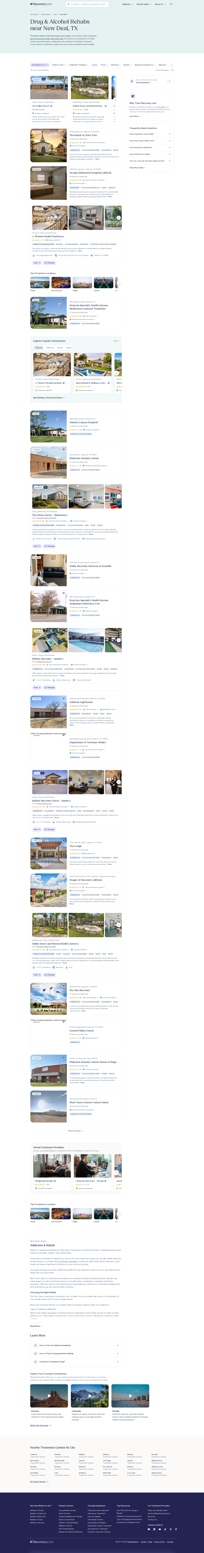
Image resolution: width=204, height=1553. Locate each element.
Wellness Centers (65, 1526)
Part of (44, 518)
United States (45, 14)
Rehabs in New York (38, 1517)
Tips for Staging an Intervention (129, 1519)
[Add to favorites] (63, 131)
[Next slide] (115, 100)
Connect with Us (155, 1525)
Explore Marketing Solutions (159, 1513)
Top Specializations (96, 1506)
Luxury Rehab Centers (67, 1510)
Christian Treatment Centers (99, 1532)
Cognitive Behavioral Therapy (70, 1517)
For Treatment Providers (159, 1506)
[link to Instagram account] (171, 1529)
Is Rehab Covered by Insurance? (129, 1516)
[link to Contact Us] (149, 1529)
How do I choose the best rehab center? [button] (147, 161)
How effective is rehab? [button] (140, 154)
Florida (60, 348)
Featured (38, 348)
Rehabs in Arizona (37, 1523)
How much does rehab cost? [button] (142, 141)
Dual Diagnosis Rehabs (97, 1523)
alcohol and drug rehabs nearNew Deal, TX (48, 39)
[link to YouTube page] (160, 1529)
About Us (151, 1517)
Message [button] (50, 263)
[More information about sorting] (172, 70)
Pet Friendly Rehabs (66, 1529)
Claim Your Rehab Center (158, 1510)
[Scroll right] (172, 65)
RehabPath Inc (133, 1542)
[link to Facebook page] (176, 1529)
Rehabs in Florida (37, 1510)
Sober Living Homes (67, 1520)
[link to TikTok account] (165, 1529)
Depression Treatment (96, 1513)
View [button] (36, 263)
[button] (46, 70)
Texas (55, 14)
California (50, 348)
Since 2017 (161, 107)
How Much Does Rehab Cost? (128, 1522)
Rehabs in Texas (36, 1520)
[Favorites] (171, 4)
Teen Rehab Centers (95, 1520)
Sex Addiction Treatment (98, 1529)
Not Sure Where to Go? (40, 1506)
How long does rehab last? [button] (141, 147)
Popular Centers (66, 1506)
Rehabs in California (38, 1513)
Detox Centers (64, 1513)
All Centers (34, 14)
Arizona (35, 1411)
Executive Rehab (94, 1517)
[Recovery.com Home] (41, 4)
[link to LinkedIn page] (154, 1529)
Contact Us (152, 1520)
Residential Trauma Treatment (100, 1526)
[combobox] (87, 4)
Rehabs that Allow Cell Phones (71, 1532)
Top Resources (123, 1506)
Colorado (76, 1411)
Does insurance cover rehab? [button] (142, 134)
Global (68, 348)
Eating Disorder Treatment (98, 1510)
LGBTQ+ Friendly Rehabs (68, 1523)
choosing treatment (69, 1261)
